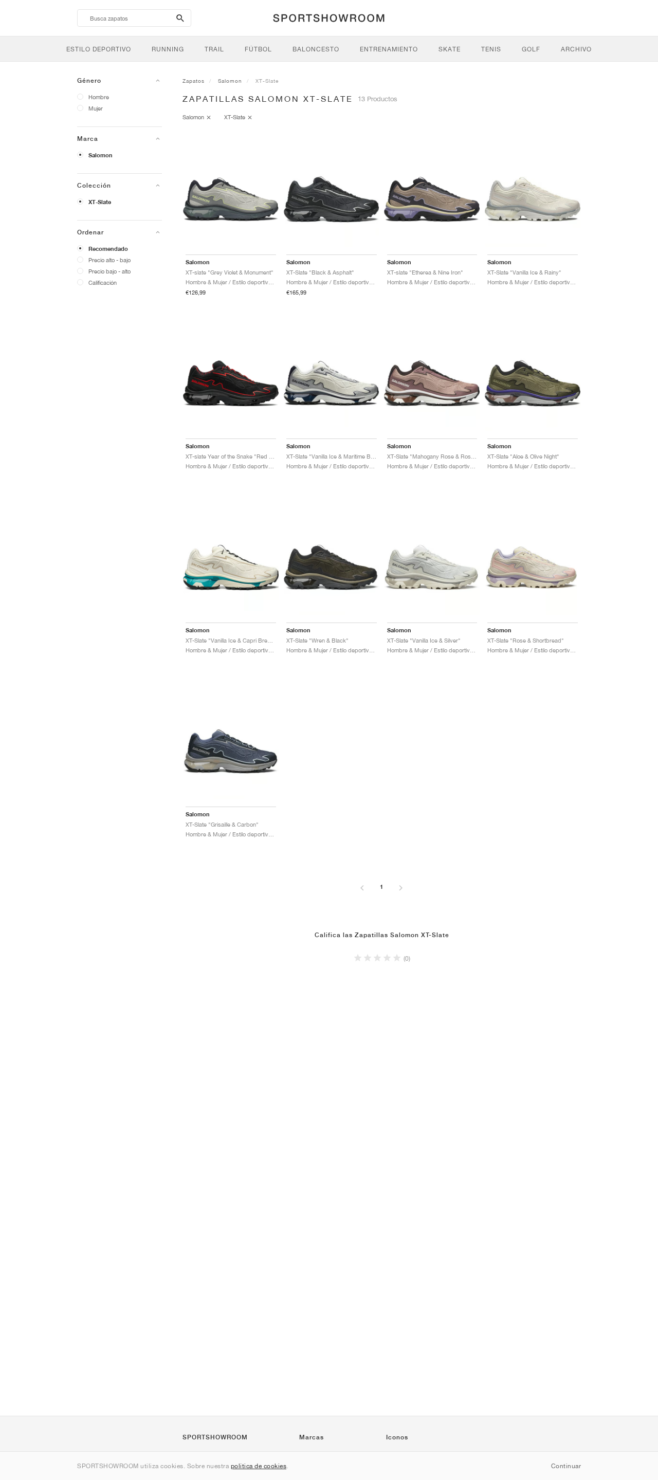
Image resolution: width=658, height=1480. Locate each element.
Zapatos (193, 81)
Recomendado (108, 248)
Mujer (95, 108)
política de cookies (259, 1466)
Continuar (566, 1466)
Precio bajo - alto (109, 271)
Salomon (100, 155)
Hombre (98, 97)
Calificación (102, 282)
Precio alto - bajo (109, 260)
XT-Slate (99, 202)
